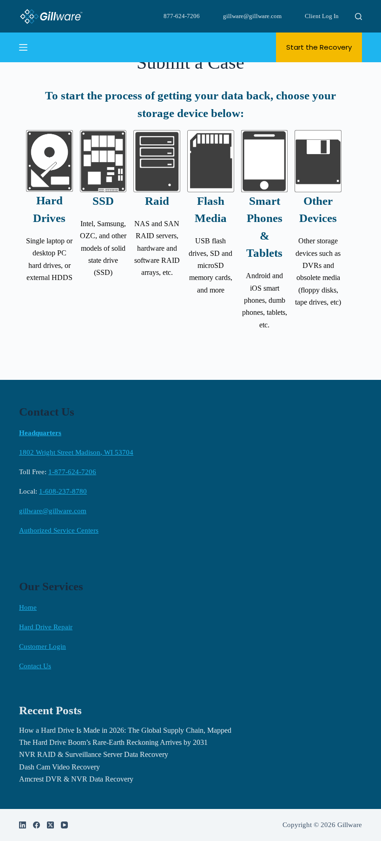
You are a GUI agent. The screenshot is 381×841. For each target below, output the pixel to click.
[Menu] (23, 47)
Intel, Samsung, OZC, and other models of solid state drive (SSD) (103, 248)
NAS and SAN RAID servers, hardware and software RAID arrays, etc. (157, 248)
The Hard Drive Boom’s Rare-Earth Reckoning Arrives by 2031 (113, 742)
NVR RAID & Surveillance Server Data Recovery (93, 754)
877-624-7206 (182, 16)
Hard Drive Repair (45, 627)
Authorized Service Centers (59, 530)
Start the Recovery (319, 47)
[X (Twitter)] (50, 824)
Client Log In (322, 16)
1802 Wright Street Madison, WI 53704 (76, 452)
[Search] (358, 16)
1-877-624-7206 (72, 472)
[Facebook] (36, 824)
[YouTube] (64, 824)
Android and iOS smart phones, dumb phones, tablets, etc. (264, 300)
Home (28, 607)
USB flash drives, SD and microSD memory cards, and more (210, 265)
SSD (103, 201)
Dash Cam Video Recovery (59, 767)
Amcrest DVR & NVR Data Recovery (76, 779)
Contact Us (35, 666)
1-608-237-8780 (63, 491)
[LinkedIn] (22, 824)
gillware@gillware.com (252, 16)
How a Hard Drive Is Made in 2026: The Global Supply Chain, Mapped (125, 730)
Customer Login (42, 646)
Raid (157, 201)
